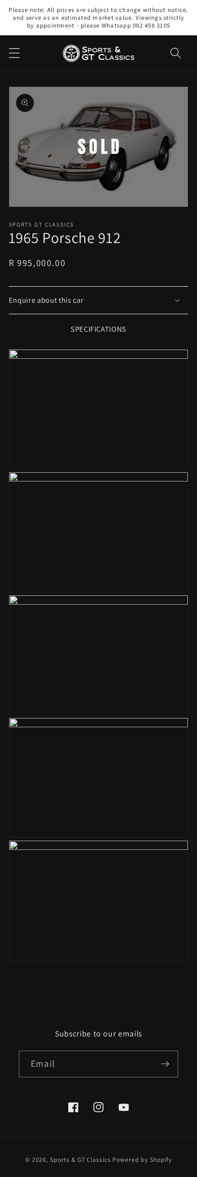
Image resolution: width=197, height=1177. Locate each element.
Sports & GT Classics (80, 1159)
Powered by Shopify (142, 1159)
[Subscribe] (165, 1064)
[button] (14, 53)
